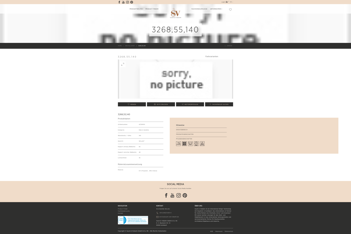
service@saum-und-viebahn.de (169, 217)
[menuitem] (223, 2)
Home (120, 45)
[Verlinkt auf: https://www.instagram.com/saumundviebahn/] (128, 2)
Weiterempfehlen (191, 104)
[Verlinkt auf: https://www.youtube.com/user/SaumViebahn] (124, 2)
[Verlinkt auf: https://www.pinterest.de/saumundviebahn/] (132, 2)
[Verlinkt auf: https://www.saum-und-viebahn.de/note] (231, 10)
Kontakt (120, 213)
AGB (211, 231)
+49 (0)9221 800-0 (165, 213)
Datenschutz (229, 231)
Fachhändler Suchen (220, 104)
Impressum (219, 231)
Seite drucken (162, 104)
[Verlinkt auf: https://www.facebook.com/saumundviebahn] (120, 2)
